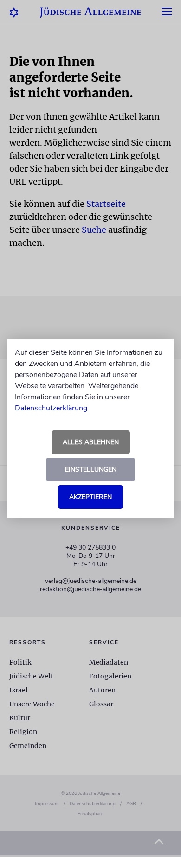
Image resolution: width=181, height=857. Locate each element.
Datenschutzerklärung (51, 408)
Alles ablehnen (91, 442)
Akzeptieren (90, 496)
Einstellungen (90, 469)
